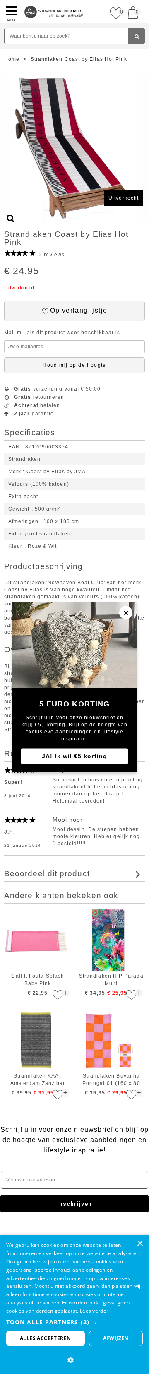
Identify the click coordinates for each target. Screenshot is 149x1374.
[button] (74, 1322)
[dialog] (74, 1304)
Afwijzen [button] (116, 1338)
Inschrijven (74, 1203)
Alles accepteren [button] (45, 1338)
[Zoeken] (136, 36)
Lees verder (94, 1310)
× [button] (140, 1244)
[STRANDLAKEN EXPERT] (54, 3)
